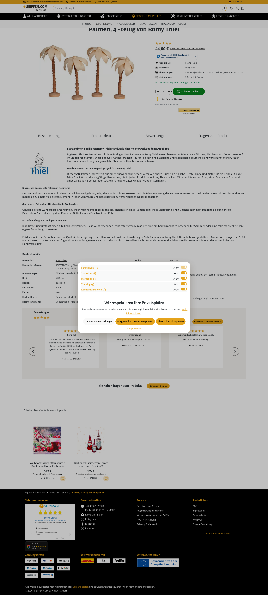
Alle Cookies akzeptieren (171, 321)
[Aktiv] (184, 267)
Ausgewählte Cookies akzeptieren (135, 321)
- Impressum (134, 328)
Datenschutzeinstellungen (99, 321)
